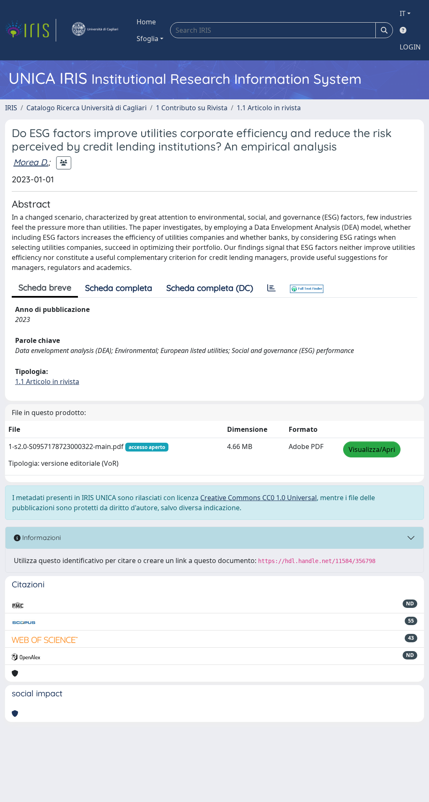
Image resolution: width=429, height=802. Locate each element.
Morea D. (30, 162)
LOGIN (410, 47)
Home (146, 21)
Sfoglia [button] (147, 38)
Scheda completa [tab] (118, 288)
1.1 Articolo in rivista (269, 107)
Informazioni (41, 537)
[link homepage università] (95, 30)
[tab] (271, 288)
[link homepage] (30, 30)
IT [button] (403, 13)
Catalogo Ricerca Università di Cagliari (86, 107)
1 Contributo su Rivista (191, 107)
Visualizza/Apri (372, 449)
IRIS (11, 107)
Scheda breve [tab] (44, 287)
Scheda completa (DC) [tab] (209, 288)
